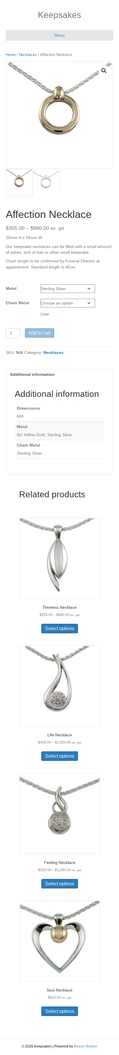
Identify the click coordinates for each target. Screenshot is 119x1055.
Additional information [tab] (32, 374)
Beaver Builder (85, 1046)
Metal (11, 288)
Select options (59, 628)
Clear (44, 314)
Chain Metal (17, 302)
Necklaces (28, 55)
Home (11, 55)
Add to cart (40, 332)
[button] (104, 71)
